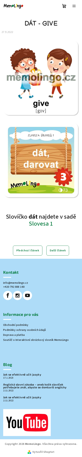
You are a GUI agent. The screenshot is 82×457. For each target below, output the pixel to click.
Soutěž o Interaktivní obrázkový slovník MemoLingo (36, 340)
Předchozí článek (27, 251)
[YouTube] (27, 295)
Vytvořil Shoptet (43, 452)
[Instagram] (17, 295)
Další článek (58, 251)
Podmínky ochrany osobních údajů (24, 330)
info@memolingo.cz (15, 283)
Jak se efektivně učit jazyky (22, 374)
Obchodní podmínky (15, 325)
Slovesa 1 (41, 223)
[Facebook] (7, 295)
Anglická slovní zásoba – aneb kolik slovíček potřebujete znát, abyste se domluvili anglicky (34, 386)
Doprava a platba (14, 335)
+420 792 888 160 (13, 287)
